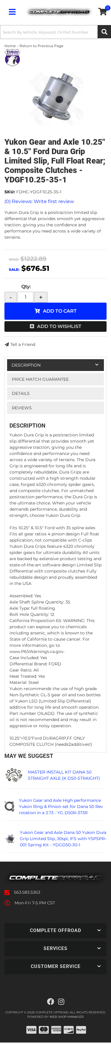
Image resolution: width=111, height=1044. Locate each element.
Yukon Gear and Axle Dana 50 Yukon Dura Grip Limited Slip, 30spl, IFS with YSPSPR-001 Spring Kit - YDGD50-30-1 (63, 838)
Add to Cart (60, 311)
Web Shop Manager (66, 1017)
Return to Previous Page (41, 46)
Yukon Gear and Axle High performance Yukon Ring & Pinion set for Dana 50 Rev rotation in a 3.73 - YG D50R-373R (61, 806)
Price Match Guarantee (40, 379)
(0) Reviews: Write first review (39, 201)
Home (10, 46)
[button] (55, 32)
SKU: (9, 191)
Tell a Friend (22, 344)
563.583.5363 (27, 892)
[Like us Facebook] (50, 1002)
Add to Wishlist (59, 326)
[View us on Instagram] (61, 1002)
